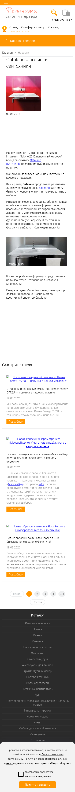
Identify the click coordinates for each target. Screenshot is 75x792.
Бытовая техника (37, 677)
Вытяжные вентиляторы (38, 689)
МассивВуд (15, 484)
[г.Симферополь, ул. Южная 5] (4, 28)
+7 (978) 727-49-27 (61, 20)
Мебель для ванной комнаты (38, 728)
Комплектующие (37, 716)
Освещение (37, 734)
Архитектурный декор (38, 671)
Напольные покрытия (37, 647)
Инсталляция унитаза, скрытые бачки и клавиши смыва (37, 702)
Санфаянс (37, 653)
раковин (44, 188)
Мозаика (37, 641)
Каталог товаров (22, 41)
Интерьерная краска (37, 710)
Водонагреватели (37, 683)
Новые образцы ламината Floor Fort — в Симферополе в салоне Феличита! (32, 539)
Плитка (37, 629)
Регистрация (16, 20)
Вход (5, 20)
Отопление (37, 740)
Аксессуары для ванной (37, 665)
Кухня (37, 722)
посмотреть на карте (19, 31)
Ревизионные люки (37, 623)
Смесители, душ (37, 659)
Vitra (41, 484)
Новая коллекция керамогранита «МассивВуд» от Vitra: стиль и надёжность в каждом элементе (37, 458)
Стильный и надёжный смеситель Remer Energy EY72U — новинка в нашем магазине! (37, 390)
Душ (37, 695)
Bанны (37, 635)
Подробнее (15, 421)
